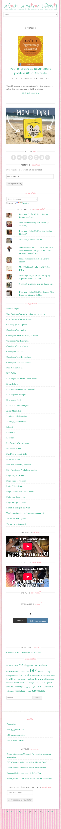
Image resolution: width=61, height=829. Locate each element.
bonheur (42, 665)
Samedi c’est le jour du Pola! (18, 507)
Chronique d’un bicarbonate (17, 346)
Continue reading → (30, 93)
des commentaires (16, 734)
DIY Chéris (11, 373)
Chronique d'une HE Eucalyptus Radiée (22, 335)
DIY (33, 670)
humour (33, 675)
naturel (16, 682)
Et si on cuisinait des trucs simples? (20, 389)
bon (36, 665)
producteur (43, 683)
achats (8, 665)
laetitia (18, 78)
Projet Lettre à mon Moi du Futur (19, 491)
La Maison (10, 432)
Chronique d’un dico (14, 351)
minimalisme (44, 678)
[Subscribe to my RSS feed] (47, 157)
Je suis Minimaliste (14, 410)
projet (49, 682)
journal (43, 675)
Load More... (20, 620)
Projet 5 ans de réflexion (16, 480)
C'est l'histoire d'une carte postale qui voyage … (25, 313)
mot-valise (9, 683)
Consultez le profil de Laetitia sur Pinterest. (23, 652)
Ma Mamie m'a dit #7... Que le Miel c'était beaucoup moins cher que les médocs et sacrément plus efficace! (36, 250)
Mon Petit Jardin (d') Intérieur (18, 464)
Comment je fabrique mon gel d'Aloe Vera (36, 283)
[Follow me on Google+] (24, 157)
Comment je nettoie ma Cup (30, 239)
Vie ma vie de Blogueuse (16, 518)
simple (33, 687)
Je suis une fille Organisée (16, 416)
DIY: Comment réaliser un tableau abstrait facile (26, 767)
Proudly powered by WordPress (18, 812)
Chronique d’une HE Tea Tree (18, 357)
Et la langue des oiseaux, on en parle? (21, 378)
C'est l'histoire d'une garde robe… (20, 319)
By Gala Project (12, 308)
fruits (8, 675)
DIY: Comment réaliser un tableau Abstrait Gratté (27, 762)
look (18, 679)
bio (21, 664)
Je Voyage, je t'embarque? (16, 421)
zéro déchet (38, 690)
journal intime (50, 676)
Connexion (11, 724)
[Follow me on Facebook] (13, 157)
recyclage (19, 686)
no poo (26, 683)
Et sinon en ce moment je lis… (18, 405)
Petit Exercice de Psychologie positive (21, 470)
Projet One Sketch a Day (16, 497)
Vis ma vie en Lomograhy (16, 523)
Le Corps (10, 437)
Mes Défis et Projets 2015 (16, 453)
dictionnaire (24, 671)
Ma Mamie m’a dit (13, 448)
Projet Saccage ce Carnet (16, 502)
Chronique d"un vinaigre (16, 330)
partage (31, 682)
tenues (42, 687)
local (15, 679)
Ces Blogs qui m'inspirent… (17, 324)
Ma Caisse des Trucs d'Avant (17, 443)
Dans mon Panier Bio (15, 367)
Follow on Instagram (38, 621)
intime (38, 675)
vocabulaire (20, 690)
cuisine (10, 671)
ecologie (48, 671)
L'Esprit (9, 427)
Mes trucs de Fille (13, 459)
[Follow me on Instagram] (36, 157)
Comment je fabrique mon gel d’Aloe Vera (24, 773)
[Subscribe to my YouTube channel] (41, 157)
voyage (28, 691)
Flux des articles (15, 729)
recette (10, 686)
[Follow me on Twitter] (19, 157)
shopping (27, 687)
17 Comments (43, 78)
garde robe (14, 675)
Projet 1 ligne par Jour (15, 475)
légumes (23, 679)
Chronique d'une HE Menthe (17, 340)
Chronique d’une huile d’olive (18, 362)
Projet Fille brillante (14, 486)
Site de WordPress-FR (16, 740)
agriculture (14, 665)
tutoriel (49, 686)
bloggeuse (29, 665)
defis (17, 671)
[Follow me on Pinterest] (30, 157)
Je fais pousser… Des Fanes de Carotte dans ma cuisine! (29, 778)
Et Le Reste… (12, 383)
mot (52, 679)
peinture (37, 683)
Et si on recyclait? (13, 400)
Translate (25, 203)
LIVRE (9, 678)
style (38, 686)
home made (24, 675)
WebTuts (50, 812)
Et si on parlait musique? (16, 394)
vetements (10, 691)
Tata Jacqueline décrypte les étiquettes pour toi (25, 513)
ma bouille (32, 678)
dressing (40, 671)
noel (22, 682)
